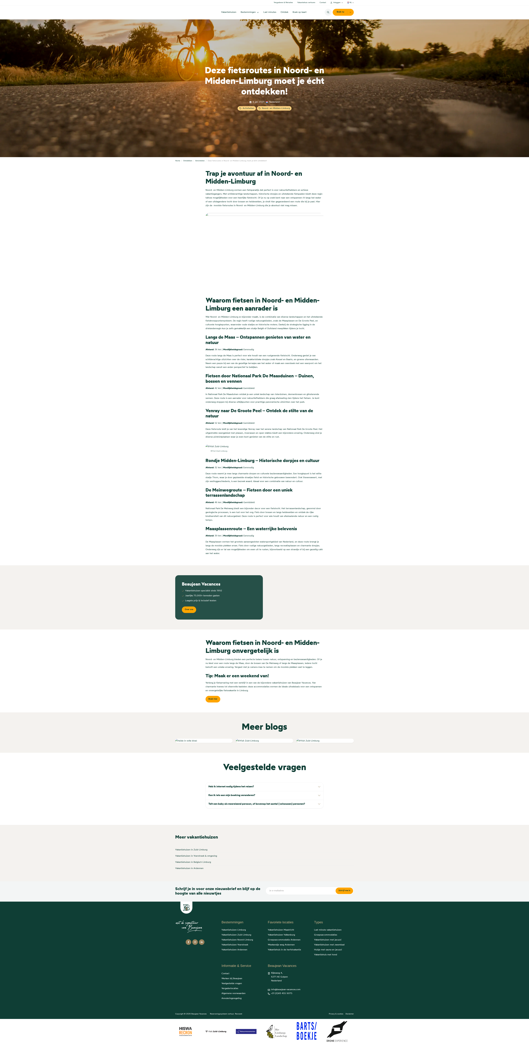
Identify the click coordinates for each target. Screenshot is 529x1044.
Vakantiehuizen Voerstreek (235, 945)
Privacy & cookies (336, 1014)
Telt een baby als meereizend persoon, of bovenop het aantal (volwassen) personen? (256, 804)
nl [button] (350, 2)
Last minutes (269, 12)
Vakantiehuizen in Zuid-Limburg (191, 850)
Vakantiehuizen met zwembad (329, 945)
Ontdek (284, 12)
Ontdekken (187, 161)
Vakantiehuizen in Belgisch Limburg (193, 862)
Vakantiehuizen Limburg (234, 930)
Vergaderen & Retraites (283, 2)
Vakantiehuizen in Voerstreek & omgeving (196, 856)
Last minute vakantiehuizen (328, 930)
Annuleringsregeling (231, 998)
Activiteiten (248, 108)
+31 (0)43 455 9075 (281, 993)
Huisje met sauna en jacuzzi (328, 950)
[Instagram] (195, 942)
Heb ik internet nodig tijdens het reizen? (231, 786)
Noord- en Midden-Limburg (276, 108)
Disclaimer (350, 1014)
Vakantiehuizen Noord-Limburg (237, 940)
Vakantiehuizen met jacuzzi (327, 940)
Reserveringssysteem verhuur (222, 1014)
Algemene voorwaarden (233, 993)
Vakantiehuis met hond (325, 955)
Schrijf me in (344, 891)
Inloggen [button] (336, 2)
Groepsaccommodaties (325, 935)
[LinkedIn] (201, 942)
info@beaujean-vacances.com (285, 990)
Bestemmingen (248, 12)
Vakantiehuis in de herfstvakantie (284, 950)
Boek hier (212, 699)
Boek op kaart (300, 12)
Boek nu (340, 12)
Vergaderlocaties (230, 988)
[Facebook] (188, 942)
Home (177, 161)
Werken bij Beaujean (232, 978)
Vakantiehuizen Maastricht (281, 930)
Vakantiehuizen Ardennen (234, 950)
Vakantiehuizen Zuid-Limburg (236, 935)
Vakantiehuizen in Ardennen (189, 868)
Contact (323, 2)
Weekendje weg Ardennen (281, 945)
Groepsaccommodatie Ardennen (284, 940)
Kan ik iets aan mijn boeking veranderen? (231, 795)
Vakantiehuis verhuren (306, 2)
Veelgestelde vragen (232, 983)
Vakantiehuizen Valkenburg (281, 935)
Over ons (189, 610)
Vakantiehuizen (228, 12)
